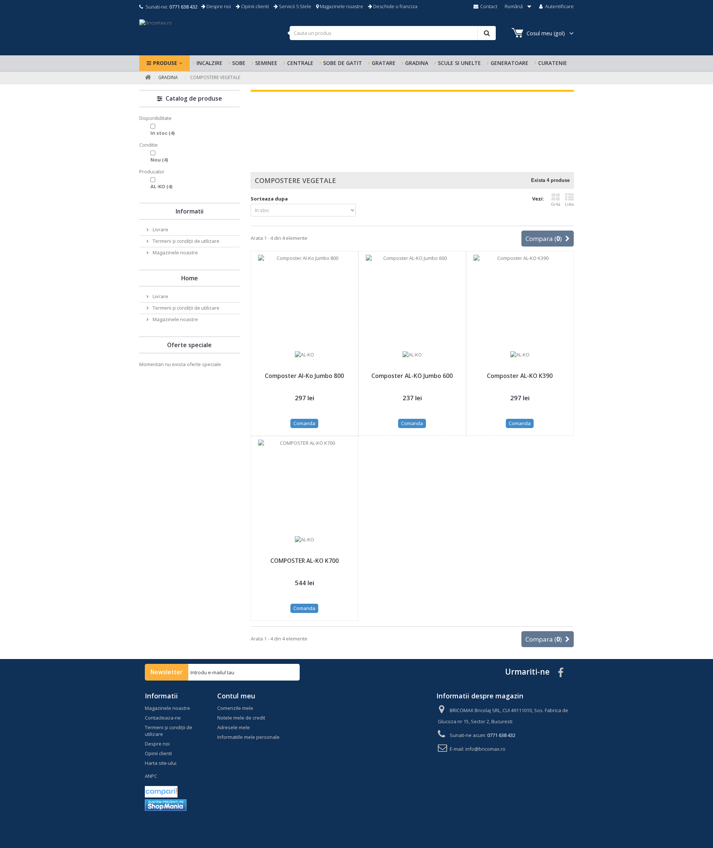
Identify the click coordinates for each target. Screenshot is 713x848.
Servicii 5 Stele (294, 6)
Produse (165, 62)
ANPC (151, 776)
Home (189, 278)
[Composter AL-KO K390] (520, 301)
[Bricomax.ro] (211, 34)
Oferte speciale (189, 345)
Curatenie (552, 62)
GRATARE (383, 62)
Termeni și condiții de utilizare (185, 241)
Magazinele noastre (341, 6)
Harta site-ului (160, 763)
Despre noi (218, 6)
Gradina (416, 62)
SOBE (238, 62)
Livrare (160, 229)
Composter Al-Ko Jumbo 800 (304, 376)
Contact (488, 6)
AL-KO (161, 186)
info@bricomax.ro (485, 749)
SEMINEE (266, 62)
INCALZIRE (209, 62)
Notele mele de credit (241, 717)
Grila (555, 204)
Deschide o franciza (394, 6)
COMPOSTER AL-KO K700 (304, 561)
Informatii (190, 211)
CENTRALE (300, 62)
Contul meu (236, 695)
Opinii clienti (254, 6)
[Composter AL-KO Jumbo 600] (412, 301)
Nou (159, 159)
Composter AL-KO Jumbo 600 (412, 376)
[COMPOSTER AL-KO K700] (304, 486)
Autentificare (559, 6)
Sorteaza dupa (269, 198)
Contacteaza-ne (163, 717)
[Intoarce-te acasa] (146, 77)
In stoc (162, 133)
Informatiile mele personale (248, 737)
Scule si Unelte (459, 62)
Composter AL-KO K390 (520, 376)
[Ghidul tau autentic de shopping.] (161, 791)
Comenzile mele (235, 708)
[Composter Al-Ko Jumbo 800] (304, 301)
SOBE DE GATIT (342, 62)
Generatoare (509, 62)
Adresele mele (233, 727)
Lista (569, 204)
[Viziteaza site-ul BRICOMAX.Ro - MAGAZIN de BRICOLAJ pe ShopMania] (165, 804)
